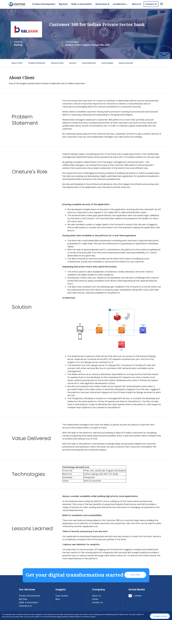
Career (95, 599)
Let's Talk (135, 574)
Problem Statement (36, 63)
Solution (72, 63)
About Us (136, 4)
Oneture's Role (57, 63)
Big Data (63, 4)
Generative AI (102, 4)
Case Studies (62, 595)
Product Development (43, 4)
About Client (17, 63)
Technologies (107, 63)
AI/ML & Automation (81, 4)
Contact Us (151, 4)
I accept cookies (160, 616)
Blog (58, 599)
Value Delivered (89, 63)
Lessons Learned (126, 63)
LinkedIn (137, 595)
